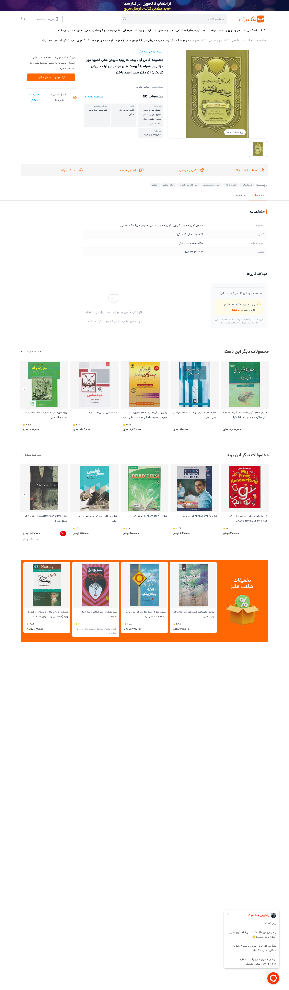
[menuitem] (254, 30)
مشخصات (258, 195)
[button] (25, 389)
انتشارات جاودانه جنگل (150, 52)
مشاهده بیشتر (32, 352)
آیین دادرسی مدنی (211, 184)
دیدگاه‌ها (241, 195)
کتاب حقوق (143, 87)
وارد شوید (237, 310)
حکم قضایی (247, 184)
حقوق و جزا (230, 184)
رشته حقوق (168, 184)
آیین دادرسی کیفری (189, 184)
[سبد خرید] (22, 19)
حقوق (155, 184)
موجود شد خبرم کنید (48, 77)
